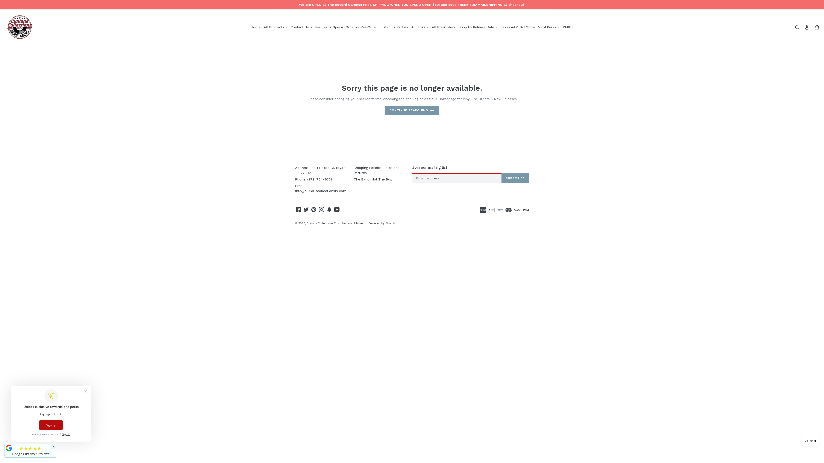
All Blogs (420, 27)
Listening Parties (394, 27)
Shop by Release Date (478, 27)
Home (256, 27)
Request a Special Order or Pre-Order (346, 27)
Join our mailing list (429, 167)
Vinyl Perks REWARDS (556, 27)
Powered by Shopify (382, 223)
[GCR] (9, 448)
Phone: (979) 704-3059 (313, 179)
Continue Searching (408, 110)
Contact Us (302, 27)
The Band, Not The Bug (373, 179)
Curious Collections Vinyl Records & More (335, 223)
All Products (276, 27)
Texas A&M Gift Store (518, 27)
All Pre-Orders (443, 27)
